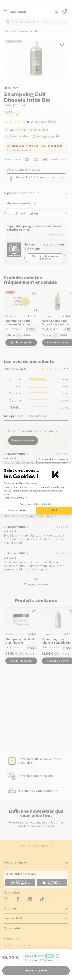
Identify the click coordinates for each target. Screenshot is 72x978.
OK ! (54, 510)
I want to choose (18, 510)
